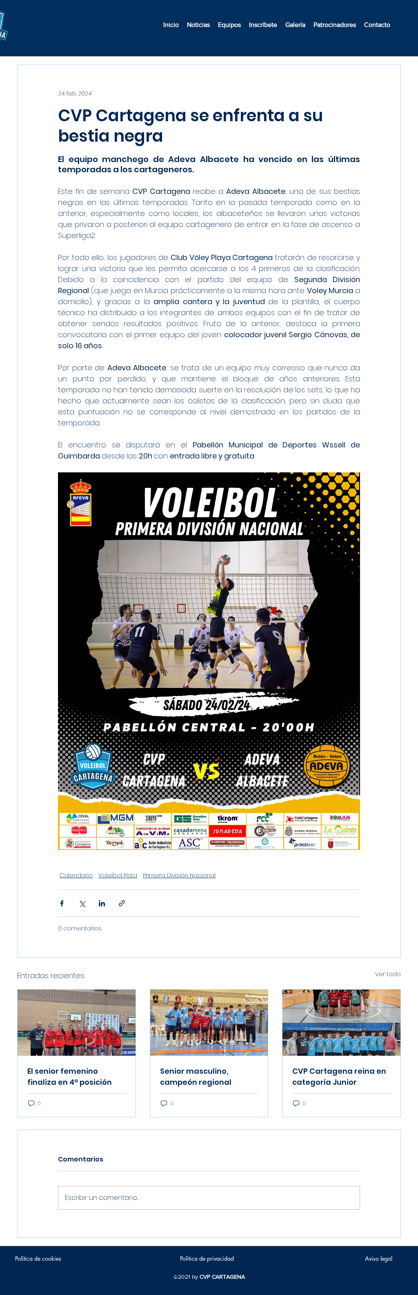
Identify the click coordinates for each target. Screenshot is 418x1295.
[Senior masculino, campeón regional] (209, 1023)
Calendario (76, 875)
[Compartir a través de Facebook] (62, 903)
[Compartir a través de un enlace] (122, 903)
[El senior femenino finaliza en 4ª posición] (77, 1023)
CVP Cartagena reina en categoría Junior (339, 1076)
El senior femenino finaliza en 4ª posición (69, 1076)
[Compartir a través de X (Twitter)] (82, 903)
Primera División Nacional (179, 875)
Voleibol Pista (117, 875)
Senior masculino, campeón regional (195, 1076)
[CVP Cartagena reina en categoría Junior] (341, 1023)
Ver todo (388, 974)
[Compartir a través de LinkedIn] (102, 903)
